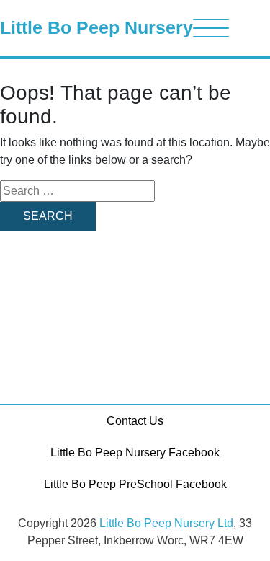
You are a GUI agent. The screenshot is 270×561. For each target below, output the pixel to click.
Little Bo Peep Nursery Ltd (166, 523)
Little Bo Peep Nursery (96, 27)
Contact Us (135, 421)
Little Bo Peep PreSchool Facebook (135, 484)
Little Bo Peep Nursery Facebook (135, 452)
